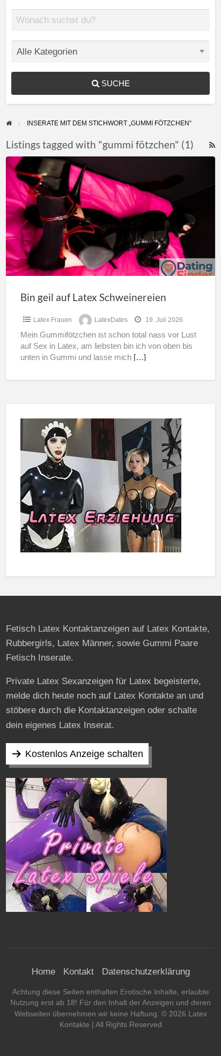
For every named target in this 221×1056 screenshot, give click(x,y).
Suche (114, 83)
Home (43, 972)
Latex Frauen (52, 320)
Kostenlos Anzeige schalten (84, 753)
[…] (140, 357)
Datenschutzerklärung (146, 972)
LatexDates (111, 320)
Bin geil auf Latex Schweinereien (93, 297)
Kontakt (78, 972)
